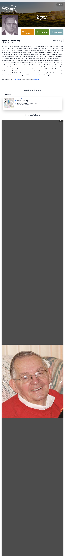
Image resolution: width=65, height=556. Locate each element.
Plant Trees (50, 107)
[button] (9, 101)
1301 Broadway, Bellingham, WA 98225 (25, 104)
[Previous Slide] (4, 381)
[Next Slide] (60, 381)
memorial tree (17, 79)
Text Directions (26, 107)
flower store (36, 79)
